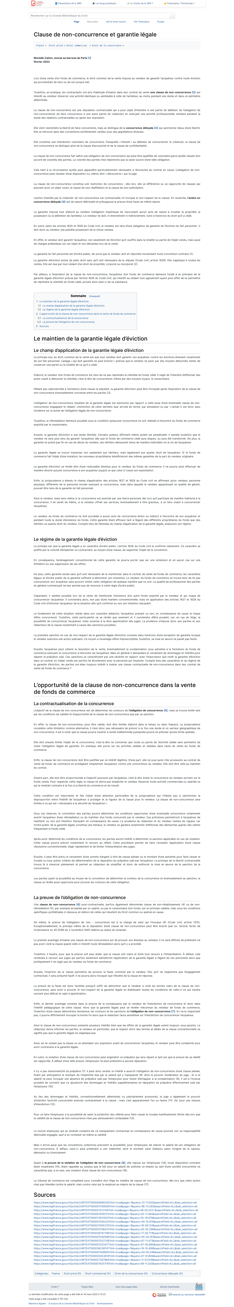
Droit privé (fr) (72, 1273)
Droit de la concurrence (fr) (131, 1273)
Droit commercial (77, 45)
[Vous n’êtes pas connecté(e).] (191, 16)
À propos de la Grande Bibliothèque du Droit (71, 1303)
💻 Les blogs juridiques (104, 3)
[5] (166, 710)
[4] (64, 201)
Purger (160, 21)
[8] (123, 1162)
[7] (173, 1011)
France (40, 45)
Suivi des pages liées (126, 1286)
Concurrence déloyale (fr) (167, 1273)
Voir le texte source (116, 21)
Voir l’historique (141, 21)
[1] (89, 57)
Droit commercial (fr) (98, 1273)
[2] (194, 92)
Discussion (92, 21)
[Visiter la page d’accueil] (37, 4)
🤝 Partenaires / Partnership (178, 3)
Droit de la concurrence (106, 45)
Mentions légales (37, 1303)
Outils (54, 1286)
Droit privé (55, 45)
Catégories (41, 1273)
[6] (78, 904)
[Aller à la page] (172, 16)
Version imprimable (169, 1286)
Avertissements (105, 1303)
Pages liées (87, 1286)
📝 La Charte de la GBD (139, 3)
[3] (156, 127)
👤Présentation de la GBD (68, 3)
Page (76, 21)
